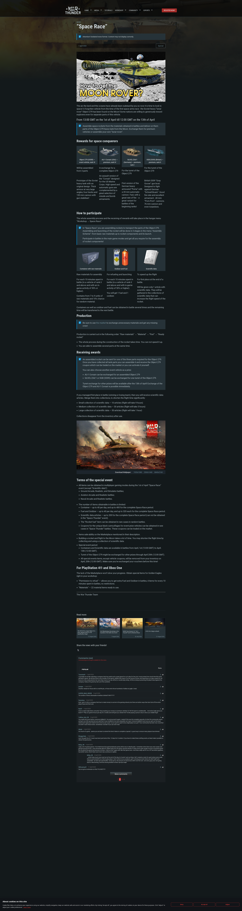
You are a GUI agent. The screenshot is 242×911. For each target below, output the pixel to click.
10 (124, 779)
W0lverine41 (82, 767)
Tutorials (108, 10)
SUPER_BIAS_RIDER (85, 693)
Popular (85, 669)
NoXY (80, 709)
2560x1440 (148, 472)
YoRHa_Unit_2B (83, 717)
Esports (146, 10)
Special (160, 46)
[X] (78, 650)
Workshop (119, 10)
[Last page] (144, 779)
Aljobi (80, 729)
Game (87, 10)
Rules (160, 668)
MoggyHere (82, 736)
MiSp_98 (81, 745)
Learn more (27, 907)
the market (101, 323)
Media (96, 10)
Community (133, 10)
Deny (181, 904)
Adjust (228, 904)
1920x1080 (138, 472)
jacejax (80, 686)
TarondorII (81, 675)
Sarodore (81, 700)
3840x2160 (158, 472)
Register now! (169, 10)
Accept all (204, 904)
